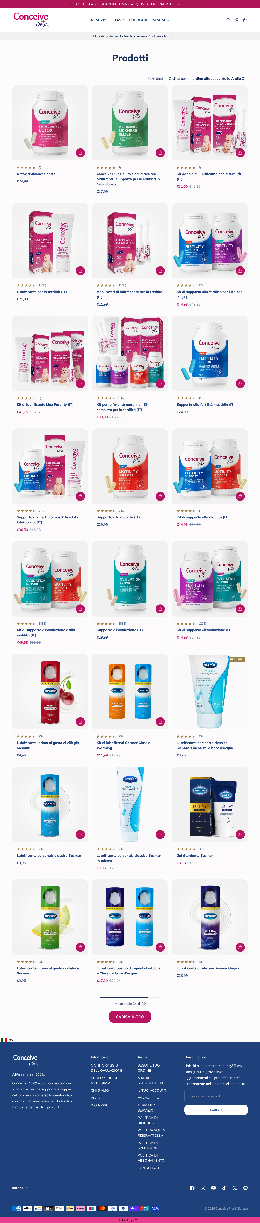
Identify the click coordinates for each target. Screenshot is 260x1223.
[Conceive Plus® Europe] (31, 20)
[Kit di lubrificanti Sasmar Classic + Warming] (130, 692)
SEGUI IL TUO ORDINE (149, 1068)
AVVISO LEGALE (151, 1098)
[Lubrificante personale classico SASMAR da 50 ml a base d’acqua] (210, 692)
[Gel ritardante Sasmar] (210, 804)
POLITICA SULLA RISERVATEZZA (151, 1133)
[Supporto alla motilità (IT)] (130, 466)
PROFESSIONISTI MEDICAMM (105, 1080)
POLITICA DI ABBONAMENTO (151, 1158)
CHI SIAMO (100, 1090)
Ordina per (177, 79)
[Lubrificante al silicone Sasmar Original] (210, 917)
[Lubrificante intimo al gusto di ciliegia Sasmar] (50, 692)
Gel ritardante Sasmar (195, 855)
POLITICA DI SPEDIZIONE (148, 1145)
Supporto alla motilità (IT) (118, 517)
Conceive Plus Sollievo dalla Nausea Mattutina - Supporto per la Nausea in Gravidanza (128, 179)
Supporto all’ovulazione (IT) (120, 630)
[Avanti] (195, 4)
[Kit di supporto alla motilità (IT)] (210, 466)
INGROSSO (100, 1105)
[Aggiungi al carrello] (80, 152)
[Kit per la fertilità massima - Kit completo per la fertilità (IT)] (130, 353)
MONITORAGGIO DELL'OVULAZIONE (106, 1068)
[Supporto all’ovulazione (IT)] (130, 579)
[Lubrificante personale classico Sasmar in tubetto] (130, 804)
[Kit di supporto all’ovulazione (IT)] (210, 579)
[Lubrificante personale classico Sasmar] (50, 804)
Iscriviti (216, 1110)
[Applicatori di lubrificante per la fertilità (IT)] (130, 240)
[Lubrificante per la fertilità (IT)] (50, 240)
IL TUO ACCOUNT (152, 1090)
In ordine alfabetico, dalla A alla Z (216, 79)
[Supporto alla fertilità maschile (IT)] (210, 353)
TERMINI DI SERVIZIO (147, 1107)
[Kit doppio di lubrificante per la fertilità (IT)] (210, 123)
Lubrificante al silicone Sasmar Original (209, 968)
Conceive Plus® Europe (231, 1208)
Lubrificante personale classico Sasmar (49, 855)
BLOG (95, 1098)
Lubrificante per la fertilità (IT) (42, 292)
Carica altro (130, 1017)
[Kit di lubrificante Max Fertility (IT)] (50, 353)
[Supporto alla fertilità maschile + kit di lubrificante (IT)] (50, 466)
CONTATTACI (148, 1168)
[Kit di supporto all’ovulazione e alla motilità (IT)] (50, 579)
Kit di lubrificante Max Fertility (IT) (45, 404)
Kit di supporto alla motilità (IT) (203, 517)
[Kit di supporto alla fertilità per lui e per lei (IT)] (210, 240)
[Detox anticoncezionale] (50, 123)
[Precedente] (65, 4)
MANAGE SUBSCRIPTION (150, 1080)
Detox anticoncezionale (36, 174)
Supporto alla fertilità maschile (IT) (206, 404)
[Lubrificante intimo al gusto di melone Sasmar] (50, 917)
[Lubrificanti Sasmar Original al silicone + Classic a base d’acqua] (130, 917)
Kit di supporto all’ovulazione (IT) (204, 630)
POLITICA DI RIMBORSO (148, 1120)
